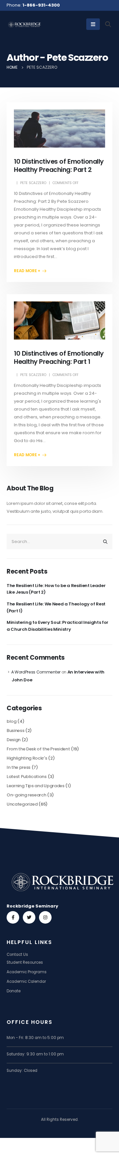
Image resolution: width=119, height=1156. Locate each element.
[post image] (59, 128)
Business (15, 730)
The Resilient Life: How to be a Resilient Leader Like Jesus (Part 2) (56, 589)
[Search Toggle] (108, 24)
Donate (13, 991)
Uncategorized (22, 804)
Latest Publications (27, 776)
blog (12, 721)
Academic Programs (27, 972)
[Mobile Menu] (93, 24)
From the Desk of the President (38, 749)
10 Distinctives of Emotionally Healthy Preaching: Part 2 (58, 165)
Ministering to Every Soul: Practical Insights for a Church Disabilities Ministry (57, 625)
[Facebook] (13, 917)
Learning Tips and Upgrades (35, 786)
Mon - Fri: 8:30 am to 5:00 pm (35, 1037)
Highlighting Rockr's (27, 758)
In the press (18, 767)
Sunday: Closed (22, 1070)
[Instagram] (45, 917)
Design (13, 740)
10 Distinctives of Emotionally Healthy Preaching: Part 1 (58, 357)
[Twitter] (29, 917)
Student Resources (25, 962)
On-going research (26, 795)
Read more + (27, 270)
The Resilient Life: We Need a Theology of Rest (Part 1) (56, 607)
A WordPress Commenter (35, 672)
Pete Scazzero (33, 182)
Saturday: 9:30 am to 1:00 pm (35, 1054)
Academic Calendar (26, 981)
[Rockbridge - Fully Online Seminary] (25, 24)
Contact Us (17, 954)
